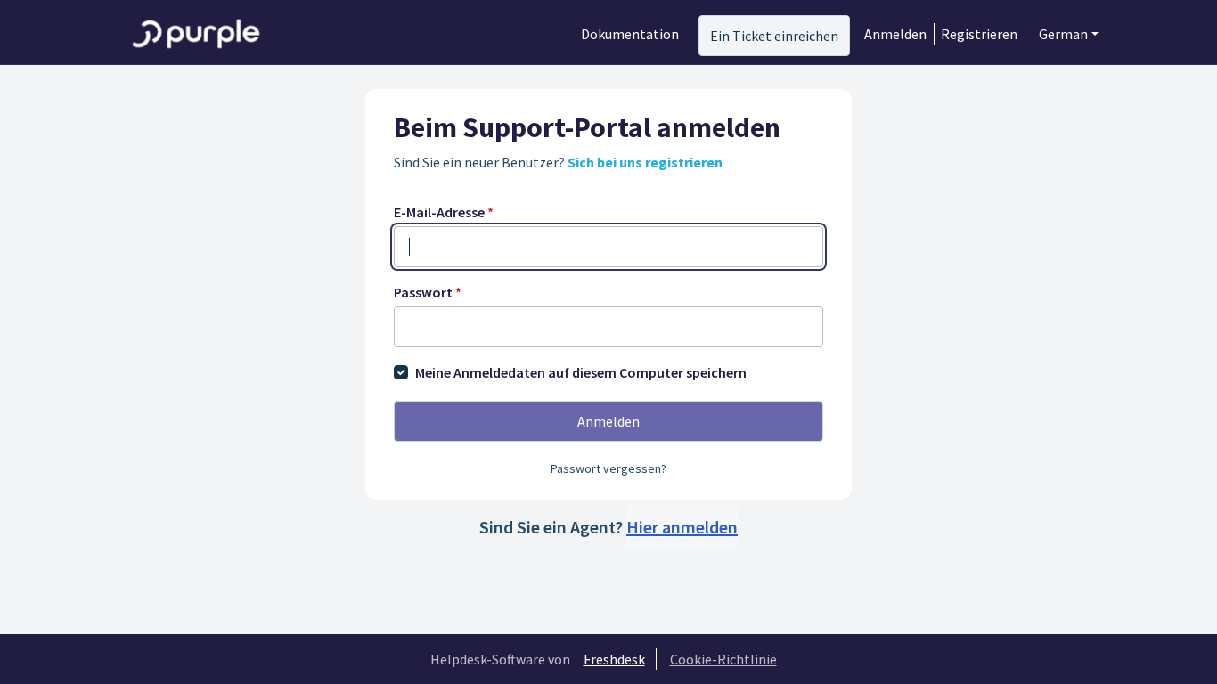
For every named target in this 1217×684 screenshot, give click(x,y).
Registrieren (979, 34)
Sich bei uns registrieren (645, 162)
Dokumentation (630, 34)
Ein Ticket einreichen (774, 36)
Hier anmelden (682, 527)
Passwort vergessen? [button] (608, 468)
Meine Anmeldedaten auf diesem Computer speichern (581, 372)
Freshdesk (614, 659)
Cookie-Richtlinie (723, 659)
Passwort (427, 292)
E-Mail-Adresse (444, 212)
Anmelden (895, 34)
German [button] (1063, 34)
